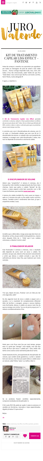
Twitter (9, 437)
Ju (15, 428)
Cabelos (11, 429)
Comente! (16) (35, 436)
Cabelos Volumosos (11, 424)
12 (25, 436)
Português (9, 2)
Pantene (36, 424)
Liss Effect (20, 424)
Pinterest (13, 437)
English (15, 2)
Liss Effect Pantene (28, 424)
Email (17, 437)
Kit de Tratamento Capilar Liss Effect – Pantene (21, 58)
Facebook (5, 437)
